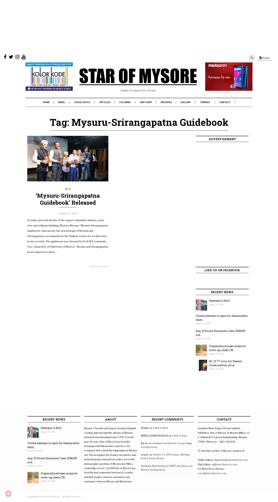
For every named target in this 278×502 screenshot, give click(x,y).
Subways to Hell (219, 300)
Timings (205, 102)
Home (46, 102)
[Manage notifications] (8, 494)
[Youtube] (24, 57)
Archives (166, 102)
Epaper (266, 57)
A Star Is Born (160, 428)
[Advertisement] (113, 26)
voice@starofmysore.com (212, 473)
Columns (125, 102)
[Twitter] (11, 57)
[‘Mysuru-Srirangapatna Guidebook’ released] (67, 180)
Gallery (186, 102)
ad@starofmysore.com (224, 464)
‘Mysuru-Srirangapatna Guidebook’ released (68, 199)
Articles (104, 102)
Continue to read (97, 266)
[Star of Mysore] (129, 81)
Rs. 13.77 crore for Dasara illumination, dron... (225, 363)
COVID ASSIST (82, 102)
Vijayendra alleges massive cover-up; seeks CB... (227, 348)
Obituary (146, 102)
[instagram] (17, 57)
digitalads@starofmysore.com (231, 460)
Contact (225, 102)
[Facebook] (5, 57)
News (61, 102)
